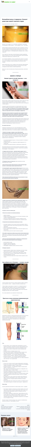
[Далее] (28, 426)
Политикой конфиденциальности (16, 443)
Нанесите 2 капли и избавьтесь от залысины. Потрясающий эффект (7, 429)
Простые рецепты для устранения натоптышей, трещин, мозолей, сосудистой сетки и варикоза (7, 407)
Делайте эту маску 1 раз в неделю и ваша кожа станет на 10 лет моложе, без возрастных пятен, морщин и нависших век (23, 430)
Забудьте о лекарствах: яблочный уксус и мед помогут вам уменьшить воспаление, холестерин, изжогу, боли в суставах (23, 407)
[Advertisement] (15, 9)
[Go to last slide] (2, 426)
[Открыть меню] (29, 1)
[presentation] (8, 421)
